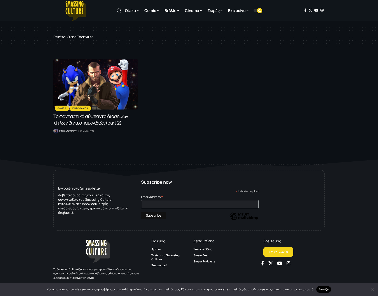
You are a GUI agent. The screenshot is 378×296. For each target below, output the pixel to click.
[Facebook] (305, 10)
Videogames (80, 108)
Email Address (152, 196)
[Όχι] (372, 289)
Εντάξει (323, 289)
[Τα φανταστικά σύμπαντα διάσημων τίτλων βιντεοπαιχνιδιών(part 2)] (95, 84)
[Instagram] (322, 10)
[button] (119, 11)
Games (62, 108)
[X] (310, 10)
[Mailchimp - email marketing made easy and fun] (244, 219)
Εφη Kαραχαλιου (68, 131)
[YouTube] (316, 10)
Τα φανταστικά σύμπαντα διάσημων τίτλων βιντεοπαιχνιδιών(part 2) (90, 119)
